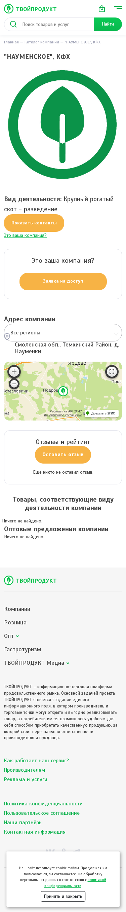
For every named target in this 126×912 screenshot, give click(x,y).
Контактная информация (35, 832)
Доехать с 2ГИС (103, 413)
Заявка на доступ (63, 281)
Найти (108, 24)
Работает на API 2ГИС (66, 411)
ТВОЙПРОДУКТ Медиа (34, 662)
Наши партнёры (23, 822)
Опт (9, 636)
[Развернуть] (112, 372)
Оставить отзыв (63, 454)
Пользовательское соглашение (42, 813)
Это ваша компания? (25, 235)
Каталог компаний (42, 42)
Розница (15, 622)
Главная (11, 42)
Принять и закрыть (63, 896)
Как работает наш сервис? (36, 760)
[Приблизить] (14, 371)
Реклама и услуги (25, 779)
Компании (17, 609)
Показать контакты (34, 223)
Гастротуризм (22, 649)
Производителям (24, 770)
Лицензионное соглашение (63, 415)
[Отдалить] (14, 383)
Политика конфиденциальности (43, 803)
